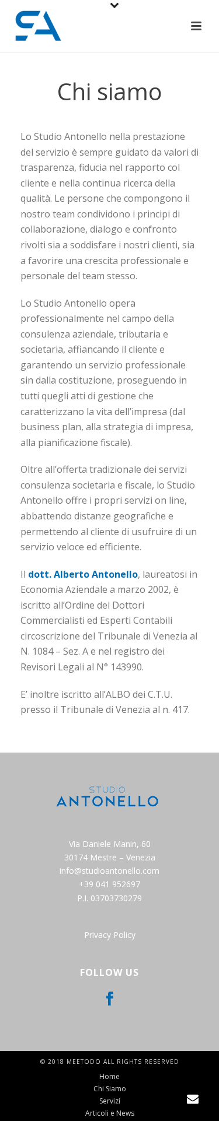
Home (109, 1076)
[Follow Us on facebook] (110, 999)
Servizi (109, 1101)
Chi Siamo (109, 1089)
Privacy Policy (109, 934)
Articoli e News (109, 1113)
